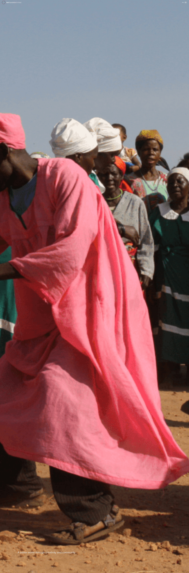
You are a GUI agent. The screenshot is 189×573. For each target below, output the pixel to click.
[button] (184, 2)
